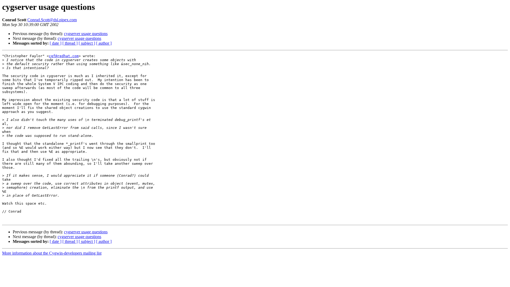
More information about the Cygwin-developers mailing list (51, 253)
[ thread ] (70, 43)
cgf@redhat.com (64, 56)
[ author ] (104, 43)
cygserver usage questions (86, 33)
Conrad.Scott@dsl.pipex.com (52, 20)
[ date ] (55, 43)
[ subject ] (87, 43)
